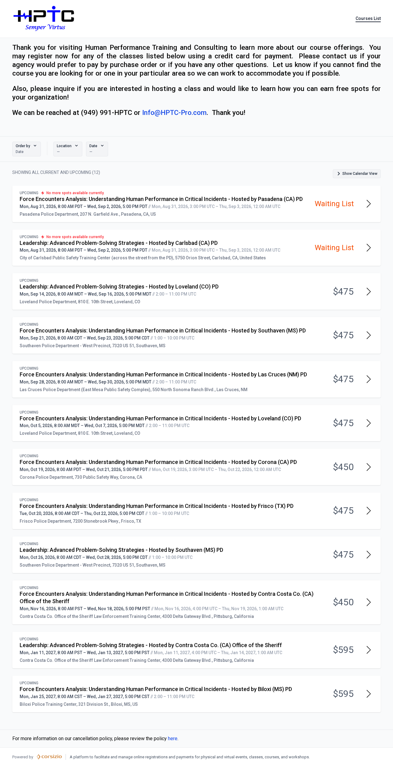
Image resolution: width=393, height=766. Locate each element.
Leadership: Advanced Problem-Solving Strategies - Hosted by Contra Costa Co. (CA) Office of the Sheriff (151, 645)
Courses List (368, 18)
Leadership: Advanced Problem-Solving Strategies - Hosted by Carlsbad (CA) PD (119, 243)
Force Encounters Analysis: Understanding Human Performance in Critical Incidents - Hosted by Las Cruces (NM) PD (163, 374)
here (172, 738)
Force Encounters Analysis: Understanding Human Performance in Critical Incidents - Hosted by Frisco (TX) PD (157, 506)
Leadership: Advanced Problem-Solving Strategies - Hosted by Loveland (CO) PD (119, 286)
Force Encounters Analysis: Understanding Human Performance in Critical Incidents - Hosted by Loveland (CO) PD (160, 418)
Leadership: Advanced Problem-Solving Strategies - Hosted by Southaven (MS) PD (121, 550)
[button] (26, 149)
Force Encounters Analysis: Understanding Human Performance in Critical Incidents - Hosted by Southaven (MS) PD (163, 330)
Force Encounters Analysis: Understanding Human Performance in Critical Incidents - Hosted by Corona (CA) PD (158, 462)
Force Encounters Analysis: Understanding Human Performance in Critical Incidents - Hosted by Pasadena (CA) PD (161, 199)
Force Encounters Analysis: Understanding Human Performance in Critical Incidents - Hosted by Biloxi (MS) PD (156, 689)
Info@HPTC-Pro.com (174, 112)
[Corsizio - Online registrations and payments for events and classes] (49, 756)
